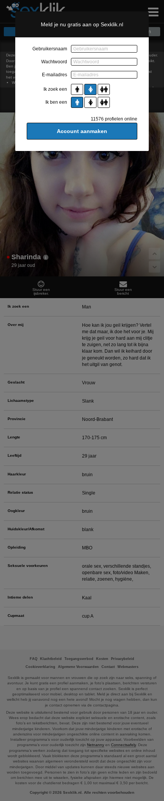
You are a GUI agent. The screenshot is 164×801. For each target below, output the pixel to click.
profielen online (114, 119)
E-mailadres (54, 74)
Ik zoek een (55, 89)
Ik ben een (56, 102)
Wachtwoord (54, 61)
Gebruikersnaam (49, 48)
